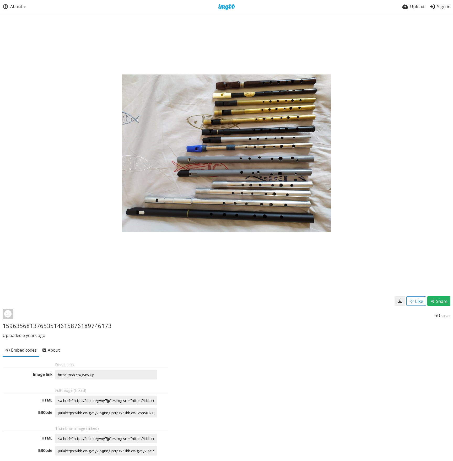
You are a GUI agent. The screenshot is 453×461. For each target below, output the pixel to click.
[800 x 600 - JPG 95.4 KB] (400, 301)
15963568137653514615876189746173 (57, 326)
